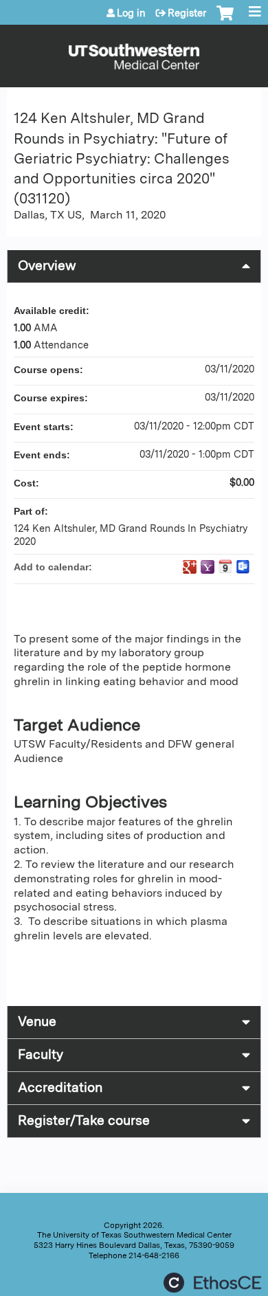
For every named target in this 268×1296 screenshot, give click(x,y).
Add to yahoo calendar (207, 567)
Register (187, 13)
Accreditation (60, 1087)
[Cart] (225, 19)
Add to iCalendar (225, 566)
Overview (47, 265)
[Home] (134, 52)
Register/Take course (84, 1120)
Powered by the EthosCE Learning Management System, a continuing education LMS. (212, 1283)
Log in (131, 13)
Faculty (40, 1054)
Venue (37, 1021)
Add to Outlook (243, 567)
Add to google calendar (190, 567)
